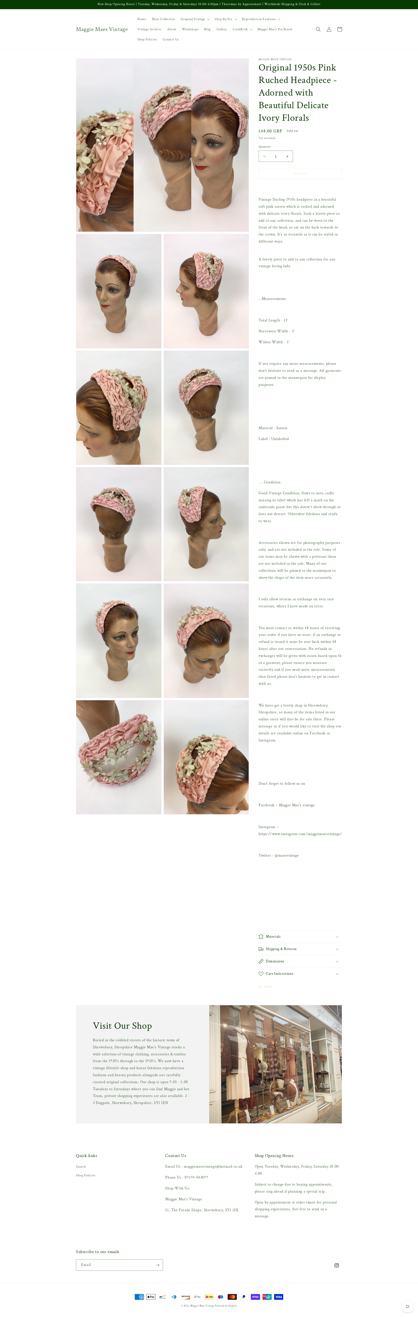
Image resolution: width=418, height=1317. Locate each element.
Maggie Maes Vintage (202, 1306)
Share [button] (268, 986)
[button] (195, 19)
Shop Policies (86, 1175)
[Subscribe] (157, 1265)
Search (81, 1167)
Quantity (264, 147)
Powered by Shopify (226, 1306)
